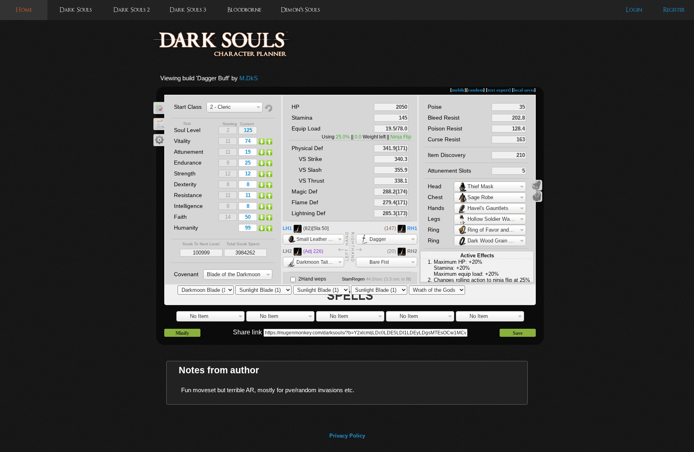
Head (434, 186)
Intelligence (188, 206)
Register (674, 9)
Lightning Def (308, 213)
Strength (185, 173)
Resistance (188, 195)
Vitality (182, 141)
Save (518, 333)
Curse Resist (444, 139)
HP (295, 107)
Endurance (188, 162)
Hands (436, 208)
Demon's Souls (300, 9)
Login (634, 9)
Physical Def (307, 148)
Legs (434, 219)
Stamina (302, 117)
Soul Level (187, 130)
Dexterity (185, 184)
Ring (433, 229)
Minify (182, 333)
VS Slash (310, 170)
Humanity (186, 227)
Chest (435, 197)
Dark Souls (75, 9)
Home (24, 9)
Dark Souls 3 (187, 9)
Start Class (188, 107)
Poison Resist (445, 128)
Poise (435, 107)
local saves (524, 90)
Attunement (188, 152)
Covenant (186, 274)
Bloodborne (244, 9)
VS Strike (310, 159)
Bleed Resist (443, 117)
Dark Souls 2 (131, 9)
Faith (180, 217)
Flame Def (305, 202)
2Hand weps (312, 279)
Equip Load (306, 128)
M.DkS (248, 78)
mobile (458, 90)
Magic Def (304, 191)
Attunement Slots (449, 170)
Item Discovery (446, 155)
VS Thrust (311, 180)
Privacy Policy (347, 436)
